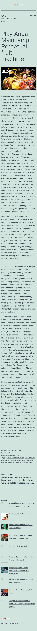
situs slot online (10, 462)
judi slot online (10, 460)
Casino (14, 455)
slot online (23, 462)
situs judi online (20, 460)
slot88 (4, 216)
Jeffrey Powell (8, 453)
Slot (19, 455)
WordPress (21, 623)
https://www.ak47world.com (13, 436)
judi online (28, 458)
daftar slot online (18, 458)
